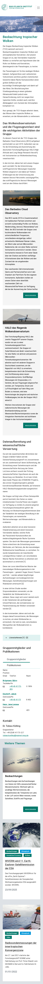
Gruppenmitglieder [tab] (16, 659)
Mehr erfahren (30, 295)
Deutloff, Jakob (9, 694)
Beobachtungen (12, 851)
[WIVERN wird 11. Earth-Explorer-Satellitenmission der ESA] (21, 835)
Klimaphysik (25, 851)
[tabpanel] (21, 691)
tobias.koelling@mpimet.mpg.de (15, 735)
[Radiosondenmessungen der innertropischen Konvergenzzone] (21, 917)
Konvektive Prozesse (14, 855)
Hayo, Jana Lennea (11, 704)
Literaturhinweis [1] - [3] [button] (18, 638)
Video (8, 937)
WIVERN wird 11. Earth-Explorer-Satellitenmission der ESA (19, 865)
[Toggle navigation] (38, 7)
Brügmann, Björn (10, 681)
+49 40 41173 (15, 700)
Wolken (27, 855)
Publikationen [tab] (14, 665)
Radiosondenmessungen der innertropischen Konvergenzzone (21, 947)
